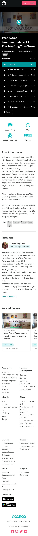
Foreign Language (9, 381)
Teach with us (25, 449)
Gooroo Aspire (25, 389)
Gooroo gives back (9, 484)
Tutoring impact (8, 490)
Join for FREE (29, 3)
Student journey (8, 452)
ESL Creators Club (27, 421)
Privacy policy (25, 526)
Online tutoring (8, 455)
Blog (3, 487)
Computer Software (27, 386)
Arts (3, 401)
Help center (24, 472)
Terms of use (13, 526)
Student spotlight (8, 475)
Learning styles (7, 458)
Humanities (6, 384)
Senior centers (7, 464)
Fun (3, 410)
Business (23, 375)
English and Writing (9, 378)
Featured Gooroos (27, 443)
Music (4, 416)
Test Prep (5, 392)
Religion (5, 419)
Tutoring (5, 446)
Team (4, 478)
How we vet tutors (27, 446)
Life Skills (5, 413)
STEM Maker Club (27, 427)
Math (4, 386)
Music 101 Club (26, 424)
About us (5, 472)
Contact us (24, 475)
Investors (5, 481)
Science (5, 389)
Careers (23, 378)
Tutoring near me (8, 461)
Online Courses (7, 443)
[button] (19, 22)
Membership (7, 449)
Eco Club (23, 418)
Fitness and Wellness (9, 407)
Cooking (5, 404)
